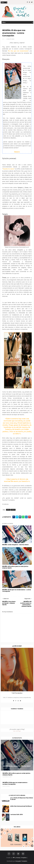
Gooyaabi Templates (21, 861)
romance (13, 509)
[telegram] (20, 517)
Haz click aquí (17, 731)
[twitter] (31, 2)
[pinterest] (23, 853)
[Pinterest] (20, 701)
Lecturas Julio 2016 (16, 814)
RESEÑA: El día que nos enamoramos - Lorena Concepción (16, 590)
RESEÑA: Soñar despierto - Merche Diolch (15, 544)
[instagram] (29, 2)
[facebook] (27, 2)
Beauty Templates (21, 857)
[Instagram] (18, 701)
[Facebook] (16, 701)
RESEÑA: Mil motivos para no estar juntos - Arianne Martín (15, 567)
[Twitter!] (13, 701)
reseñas (8, 509)
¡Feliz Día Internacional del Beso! (21, 806)
